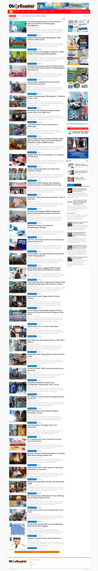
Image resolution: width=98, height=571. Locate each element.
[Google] (86, 1)
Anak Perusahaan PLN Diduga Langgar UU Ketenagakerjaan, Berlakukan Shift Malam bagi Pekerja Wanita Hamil (80, 202)
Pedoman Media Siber (34, 559)
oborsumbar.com (13, 569)
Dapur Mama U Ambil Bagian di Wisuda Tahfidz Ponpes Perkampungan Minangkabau (45, 53)
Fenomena (39, 229)
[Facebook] (79, 1)
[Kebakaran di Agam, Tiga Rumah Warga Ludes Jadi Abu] (70, 224)
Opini (69, 161)
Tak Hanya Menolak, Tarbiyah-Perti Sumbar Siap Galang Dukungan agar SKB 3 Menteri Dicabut (46, 283)
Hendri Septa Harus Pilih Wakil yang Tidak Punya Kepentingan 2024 (81, 172)
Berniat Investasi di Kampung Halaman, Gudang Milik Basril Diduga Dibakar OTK (46, 454)
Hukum (33, 11)
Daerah (28, 11)
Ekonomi (39, 55)
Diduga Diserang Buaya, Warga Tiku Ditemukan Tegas (45, 482)
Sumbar (23, 11)
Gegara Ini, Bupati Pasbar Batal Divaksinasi (44, 538)
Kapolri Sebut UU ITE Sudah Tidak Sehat (42, 326)
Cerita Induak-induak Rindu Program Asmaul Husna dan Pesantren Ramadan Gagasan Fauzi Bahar (45, 312)
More (87, 161)
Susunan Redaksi (71, 213)
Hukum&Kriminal (40, 86)
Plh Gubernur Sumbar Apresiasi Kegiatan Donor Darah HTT (45, 398)
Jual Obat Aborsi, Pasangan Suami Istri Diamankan (42, 426)
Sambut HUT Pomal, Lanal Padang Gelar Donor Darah (45, 511)
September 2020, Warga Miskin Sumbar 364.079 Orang (45, 355)
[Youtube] (88, 1)
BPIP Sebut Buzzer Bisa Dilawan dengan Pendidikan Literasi (42, 412)
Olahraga (51, 11)
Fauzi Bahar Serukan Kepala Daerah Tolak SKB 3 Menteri (45, 341)
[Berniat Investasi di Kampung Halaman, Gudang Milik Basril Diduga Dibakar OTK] (70, 190)
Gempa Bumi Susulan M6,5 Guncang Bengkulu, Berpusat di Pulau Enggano (45, 525)
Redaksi (31, 562)
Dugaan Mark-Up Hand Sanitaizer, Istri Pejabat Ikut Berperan (45, 156)
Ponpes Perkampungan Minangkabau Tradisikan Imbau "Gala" (46, 97)
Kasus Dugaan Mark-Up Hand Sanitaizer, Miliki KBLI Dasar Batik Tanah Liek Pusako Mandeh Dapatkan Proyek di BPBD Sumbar (45, 140)
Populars (71, 185)
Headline (39, 41)
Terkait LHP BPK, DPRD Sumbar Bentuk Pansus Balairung (45, 369)
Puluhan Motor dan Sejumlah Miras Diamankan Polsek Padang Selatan (45, 255)
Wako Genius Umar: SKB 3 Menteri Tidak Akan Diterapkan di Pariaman (45, 468)
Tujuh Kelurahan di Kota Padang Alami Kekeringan (42, 125)
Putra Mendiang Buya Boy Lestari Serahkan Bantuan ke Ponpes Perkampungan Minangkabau (44, 23)
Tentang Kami (32, 564)
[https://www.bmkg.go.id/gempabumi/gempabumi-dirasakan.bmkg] (79, 132)
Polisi (42, 528)
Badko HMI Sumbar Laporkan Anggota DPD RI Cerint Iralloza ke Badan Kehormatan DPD (80, 247)
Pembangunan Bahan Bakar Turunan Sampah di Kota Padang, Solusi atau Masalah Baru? (79, 234)
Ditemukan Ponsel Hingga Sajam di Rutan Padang (43, 297)
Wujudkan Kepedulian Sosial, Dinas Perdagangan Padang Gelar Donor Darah (43, 383)
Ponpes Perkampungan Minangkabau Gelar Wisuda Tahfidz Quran (44, 39)
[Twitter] (81, 1)
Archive (77, 185)
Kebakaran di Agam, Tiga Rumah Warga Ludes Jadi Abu (80, 223)
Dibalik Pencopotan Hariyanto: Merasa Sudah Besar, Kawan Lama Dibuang (81, 166)
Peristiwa (16, 11)
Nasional (45, 11)
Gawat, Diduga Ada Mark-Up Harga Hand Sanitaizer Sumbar (43, 170)
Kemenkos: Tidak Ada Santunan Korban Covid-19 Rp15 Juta (46, 198)
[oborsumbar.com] (11, 11)
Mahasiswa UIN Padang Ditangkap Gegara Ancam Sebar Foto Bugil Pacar (43, 111)
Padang (39, 11)
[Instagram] (84, 1)
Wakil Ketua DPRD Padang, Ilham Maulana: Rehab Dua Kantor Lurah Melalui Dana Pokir (44, 184)
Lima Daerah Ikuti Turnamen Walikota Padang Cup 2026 (36, 16)
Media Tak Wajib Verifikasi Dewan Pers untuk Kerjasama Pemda (81, 179)
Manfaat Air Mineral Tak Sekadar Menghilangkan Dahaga (40, 226)
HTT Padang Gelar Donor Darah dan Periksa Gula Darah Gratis (44, 440)
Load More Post (37, 552)
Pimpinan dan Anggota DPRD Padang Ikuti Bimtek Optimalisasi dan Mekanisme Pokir (43, 212)
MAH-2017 (86, 569)
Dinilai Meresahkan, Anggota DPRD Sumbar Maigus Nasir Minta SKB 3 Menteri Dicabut (44, 269)
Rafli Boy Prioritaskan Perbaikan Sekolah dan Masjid (80, 257)
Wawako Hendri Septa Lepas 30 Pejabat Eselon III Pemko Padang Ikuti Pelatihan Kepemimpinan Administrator (46, 68)
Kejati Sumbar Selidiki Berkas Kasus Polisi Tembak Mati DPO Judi (43, 83)
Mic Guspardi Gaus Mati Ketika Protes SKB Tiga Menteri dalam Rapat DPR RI (45, 497)
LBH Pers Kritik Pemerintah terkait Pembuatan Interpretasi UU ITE (45, 240)
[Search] (88, 12)
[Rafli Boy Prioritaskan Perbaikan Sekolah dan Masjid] (70, 259)
